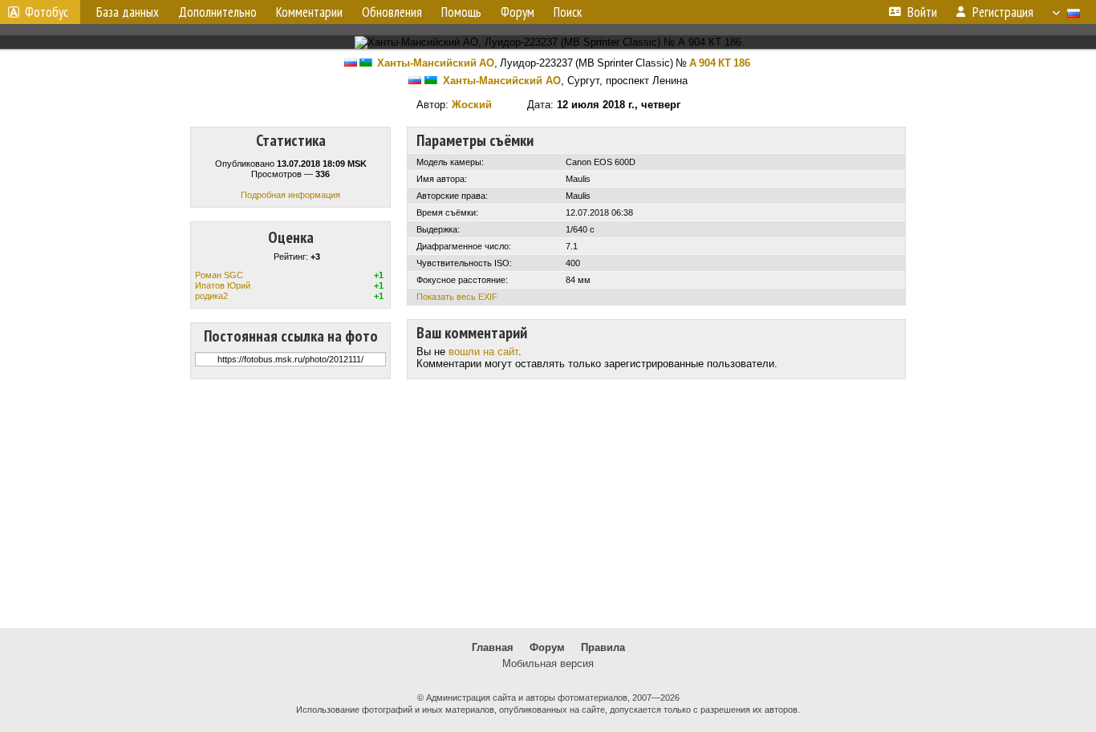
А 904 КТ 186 (719, 63)
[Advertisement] (548, 503)
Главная (492, 647)
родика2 (211, 296)
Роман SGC (219, 275)
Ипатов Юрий (222, 285)
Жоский (472, 105)
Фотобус (46, 12)
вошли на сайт (483, 352)
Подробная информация (290, 195)
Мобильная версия (548, 663)
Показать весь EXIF (456, 296)
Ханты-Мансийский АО (435, 63)
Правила (603, 647)
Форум (547, 647)
